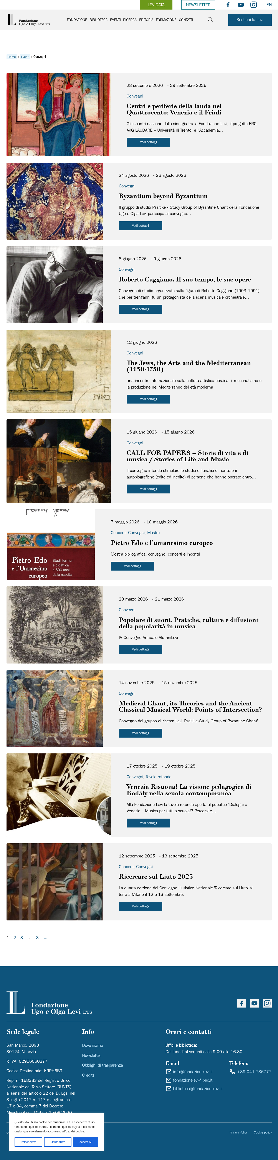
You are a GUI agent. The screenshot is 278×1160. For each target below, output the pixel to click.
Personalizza (28, 1142)
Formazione (166, 20)
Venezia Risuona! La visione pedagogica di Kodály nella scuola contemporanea (189, 790)
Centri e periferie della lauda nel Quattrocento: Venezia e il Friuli (174, 110)
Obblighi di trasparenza (102, 1065)
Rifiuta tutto (57, 1142)
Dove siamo (92, 1045)
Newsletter (198, 4)
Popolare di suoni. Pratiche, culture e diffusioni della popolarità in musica (188, 623)
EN (269, 4)
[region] (56, 1132)
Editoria (146, 20)
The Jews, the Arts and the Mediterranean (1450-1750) (189, 367)
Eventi (115, 20)
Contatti (186, 20)
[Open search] (210, 20)
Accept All (85, 1142)
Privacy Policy (238, 1132)
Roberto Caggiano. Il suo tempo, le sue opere (185, 280)
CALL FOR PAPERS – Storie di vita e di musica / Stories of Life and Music (187, 456)
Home (12, 56)
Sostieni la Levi (250, 19)
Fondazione (77, 20)
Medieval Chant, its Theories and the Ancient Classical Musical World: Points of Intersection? (190, 707)
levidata (156, 4)
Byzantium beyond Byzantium (163, 197)
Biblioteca (99, 20)
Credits (88, 1075)
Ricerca (130, 20)
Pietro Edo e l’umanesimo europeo (162, 543)
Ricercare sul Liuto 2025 (156, 877)
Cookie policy (263, 1132)
